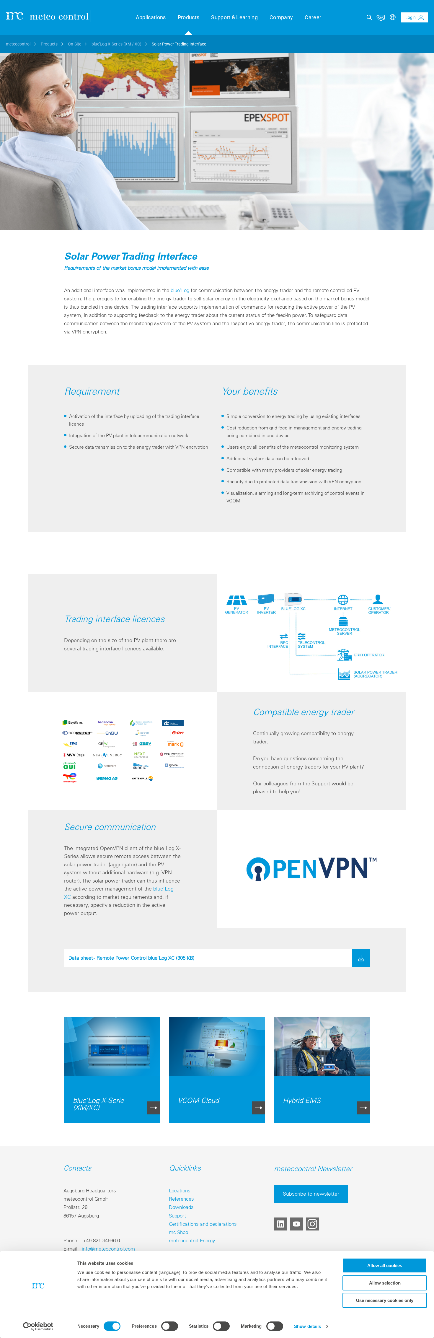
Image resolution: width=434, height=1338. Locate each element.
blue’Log (180, 290)
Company (281, 17)
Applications (151, 17)
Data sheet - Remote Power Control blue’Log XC (131, 958)
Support (177, 1215)
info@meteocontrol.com (108, 1249)
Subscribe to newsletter (311, 1193)
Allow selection (385, 1282)
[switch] (169, 1326)
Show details (307, 1326)
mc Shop (178, 1232)
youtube (296, 1223)
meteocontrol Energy (192, 1240)
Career (313, 17)
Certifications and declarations (203, 1224)
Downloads (181, 1207)
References (181, 1199)
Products (189, 17)
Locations (179, 1190)
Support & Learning (234, 17)
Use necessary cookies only (384, 1300)
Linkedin (280, 1223)
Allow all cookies (384, 1265)
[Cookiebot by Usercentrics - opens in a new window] (38, 1326)
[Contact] (380, 17)
